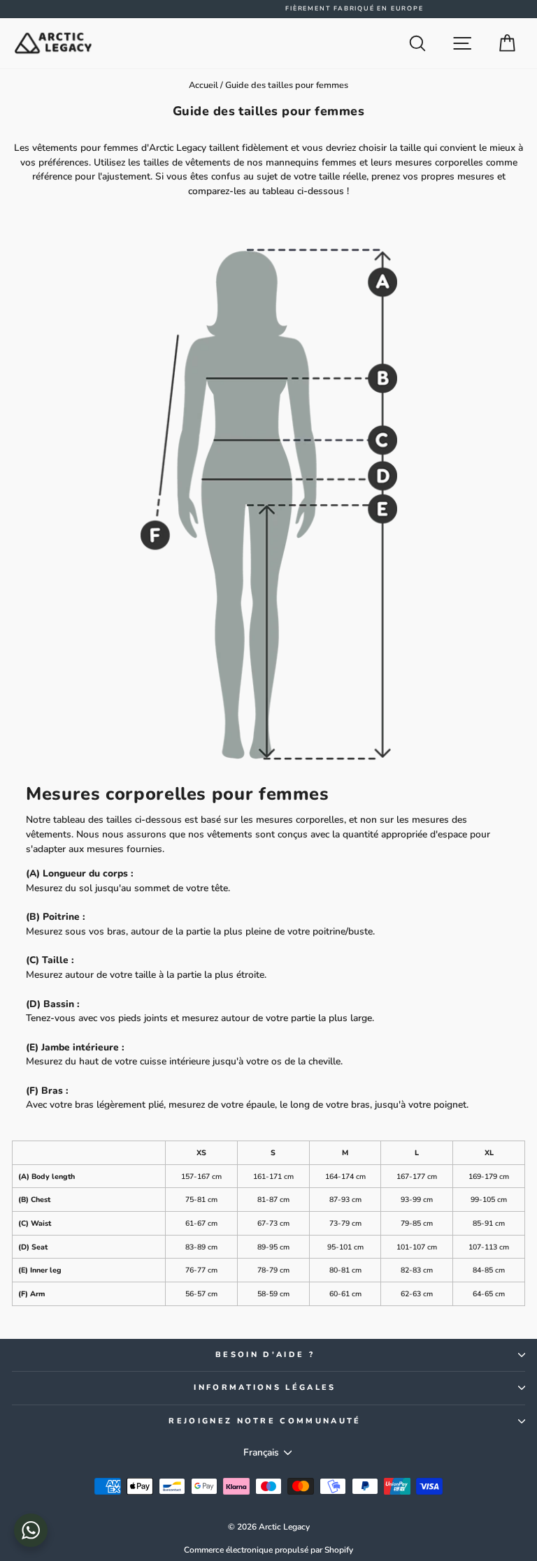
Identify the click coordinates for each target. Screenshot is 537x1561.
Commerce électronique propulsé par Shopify (268, 1549)
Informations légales (265, 1387)
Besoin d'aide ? (265, 1354)
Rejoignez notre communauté (265, 1421)
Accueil (203, 85)
